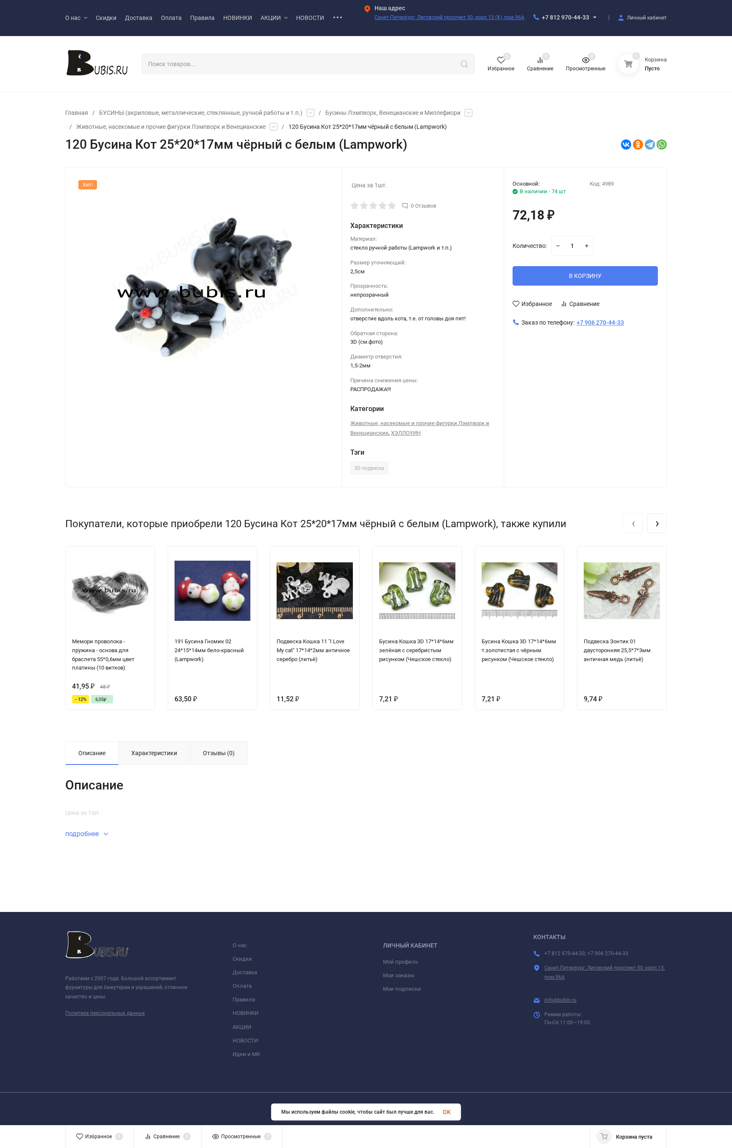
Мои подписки (402, 989)
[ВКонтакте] (626, 144)
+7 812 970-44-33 (565, 17)
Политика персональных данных (105, 1013)
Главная (76, 113)
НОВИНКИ (245, 1013)
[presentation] (633, 523)
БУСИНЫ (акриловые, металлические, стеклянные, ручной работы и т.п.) (200, 113)
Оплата (242, 986)
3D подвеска (369, 468)
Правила (244, 999)
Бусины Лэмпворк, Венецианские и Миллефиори (392, 113)
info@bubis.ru (560, 1000)
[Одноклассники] (638, 144)
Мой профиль (400, 962)
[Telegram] (650, 144)
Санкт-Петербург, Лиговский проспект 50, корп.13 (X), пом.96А (449, 17)
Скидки (242, 959)
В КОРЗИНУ (585, 275)
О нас (240, 945)
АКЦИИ (242, 1027)
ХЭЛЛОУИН (406, 433)
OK (447, 1112)
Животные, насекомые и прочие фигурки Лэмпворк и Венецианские (171, 127)
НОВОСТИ (245, 1040)
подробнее (82, 834)
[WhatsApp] (662, 144)
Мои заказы (398, 975)
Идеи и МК (246, 1054)
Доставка (245, 972)
